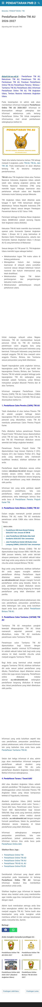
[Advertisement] (21, 52)
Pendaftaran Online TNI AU (15, 860)
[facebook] (5, 930)
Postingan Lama (32, 991)
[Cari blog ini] (38, 3)
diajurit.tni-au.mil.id (10, 76)
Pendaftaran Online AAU (12, 844)
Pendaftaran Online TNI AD (15, 858)
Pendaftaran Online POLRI (15, 866)
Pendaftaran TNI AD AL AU (15, 863)
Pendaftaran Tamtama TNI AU (14, 750)
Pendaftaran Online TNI (13, 855)
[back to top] (37, 1001)
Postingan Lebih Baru (11, 991)
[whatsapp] (13, 930)
